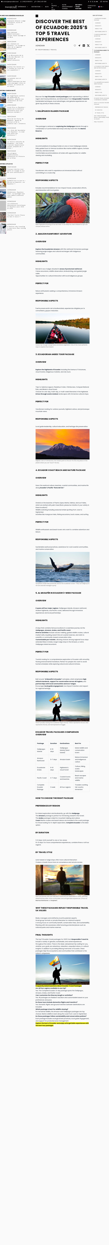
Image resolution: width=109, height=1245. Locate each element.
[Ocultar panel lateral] (37, 16)
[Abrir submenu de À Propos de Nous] (58, 7)
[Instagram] (90, 1)
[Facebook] (88, 1)
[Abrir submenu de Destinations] (42, 7)
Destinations (35, 7)
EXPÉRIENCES (22, 7)
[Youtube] (97, 1)
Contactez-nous (92, 7)
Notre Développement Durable (67, 6)
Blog (47, 7)
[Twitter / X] (92, 1)
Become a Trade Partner (78, 6)
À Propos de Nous (54, 6)
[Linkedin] (94, 1)
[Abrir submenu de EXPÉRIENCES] (27, 7)
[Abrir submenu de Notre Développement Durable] (74, 7)
